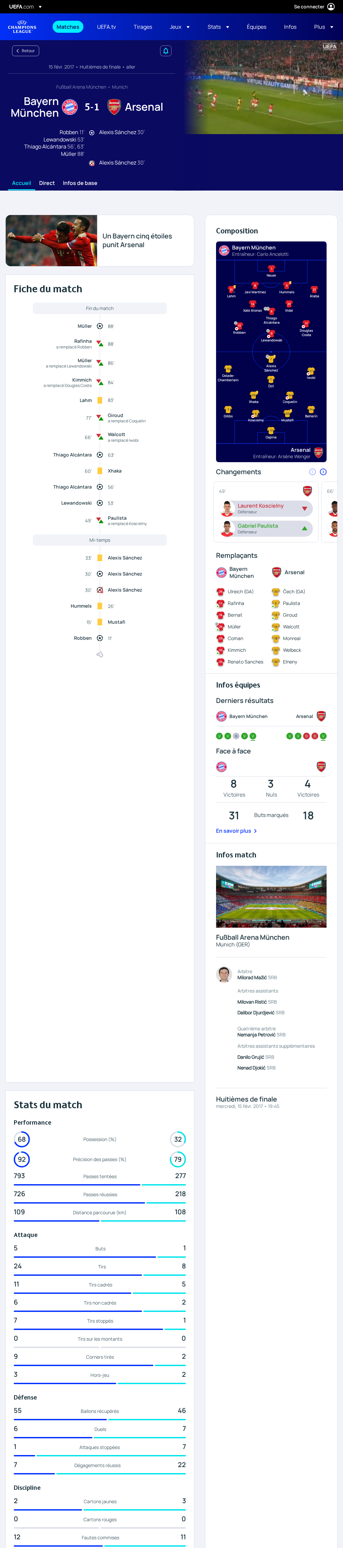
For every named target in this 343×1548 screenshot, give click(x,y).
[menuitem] (68, 26)
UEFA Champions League (22, 26)
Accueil (21, 183)
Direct (47, 183)
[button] (179, 26)
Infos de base (80, 183)
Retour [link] (28, 51)
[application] (259, 87)
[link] (68, 26)
